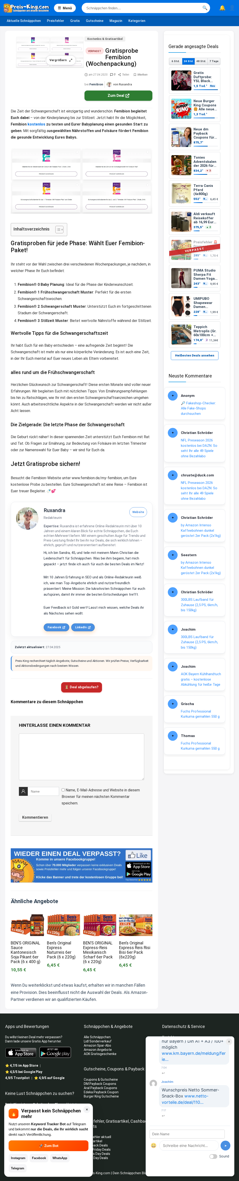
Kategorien (136, 21)
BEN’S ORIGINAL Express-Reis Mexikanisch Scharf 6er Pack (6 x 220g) (98, 952)
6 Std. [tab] (175, 61)
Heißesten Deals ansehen (194, 355)
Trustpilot (17, 1078)
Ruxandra (54, 510)
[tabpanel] (194, 207)
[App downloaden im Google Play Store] (55, 1052)
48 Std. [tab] (201, 61)
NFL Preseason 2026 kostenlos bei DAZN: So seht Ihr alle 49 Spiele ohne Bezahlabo (199, 448)
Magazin (115, 21)
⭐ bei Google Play (23, 1072)
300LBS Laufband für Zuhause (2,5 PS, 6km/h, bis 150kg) (199, 604)
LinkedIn (81, 627)
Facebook (54, 627)
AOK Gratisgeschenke (100, 1054)
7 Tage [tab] (213, 61)
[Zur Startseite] (29, 8)
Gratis (75, 21)
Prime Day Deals (96, 1158)
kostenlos (36, 124)
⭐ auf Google (49, 1078)
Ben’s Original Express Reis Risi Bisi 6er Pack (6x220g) (134, 950)
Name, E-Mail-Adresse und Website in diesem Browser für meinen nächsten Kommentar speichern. (101, 796)
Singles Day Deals (97, 1154)
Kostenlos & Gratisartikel (105, 39)
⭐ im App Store (21, 1065)
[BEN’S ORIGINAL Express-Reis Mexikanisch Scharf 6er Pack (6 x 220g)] (99, 917)
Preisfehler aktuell (97, 1137)
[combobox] (146, 8)
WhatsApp (60, 1158)
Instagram (18, 1158)
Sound (224, 1156)
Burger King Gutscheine (101, 1096)
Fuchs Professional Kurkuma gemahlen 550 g (200, 714)
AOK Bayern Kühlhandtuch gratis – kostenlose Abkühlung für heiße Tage (201, 679)
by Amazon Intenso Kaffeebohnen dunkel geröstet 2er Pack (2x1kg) (201, 530)
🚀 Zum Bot (48, 1146)
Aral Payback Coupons (100, 1088)
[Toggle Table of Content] (57, 230)
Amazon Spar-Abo (97, 1045)
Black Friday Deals (97, 1149)
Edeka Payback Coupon (101, 1092)
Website (138, 512)
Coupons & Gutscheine (101, 1079)
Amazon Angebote (98, 1050)
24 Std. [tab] (188, 61)
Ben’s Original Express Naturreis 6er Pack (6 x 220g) (61, 950)
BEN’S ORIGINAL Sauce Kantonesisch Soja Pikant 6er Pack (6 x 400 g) (25, 952)
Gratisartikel (93, 1141)
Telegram (17, 1168)
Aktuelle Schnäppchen (24, 21)
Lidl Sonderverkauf (98, 1041)
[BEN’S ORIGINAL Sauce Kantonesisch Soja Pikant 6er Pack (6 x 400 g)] (27, 917)
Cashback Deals (96, 1145)
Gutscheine (94, 21)
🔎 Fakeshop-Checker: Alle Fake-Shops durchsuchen (198, 408)
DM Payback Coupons (100, 1084)
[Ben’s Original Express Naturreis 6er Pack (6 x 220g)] (63, 917)
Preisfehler (55, 21)
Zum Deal (116, 95)
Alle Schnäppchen (97, 1037)
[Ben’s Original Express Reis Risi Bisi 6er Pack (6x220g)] (135, 917)
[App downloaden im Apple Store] (21, 1052)
